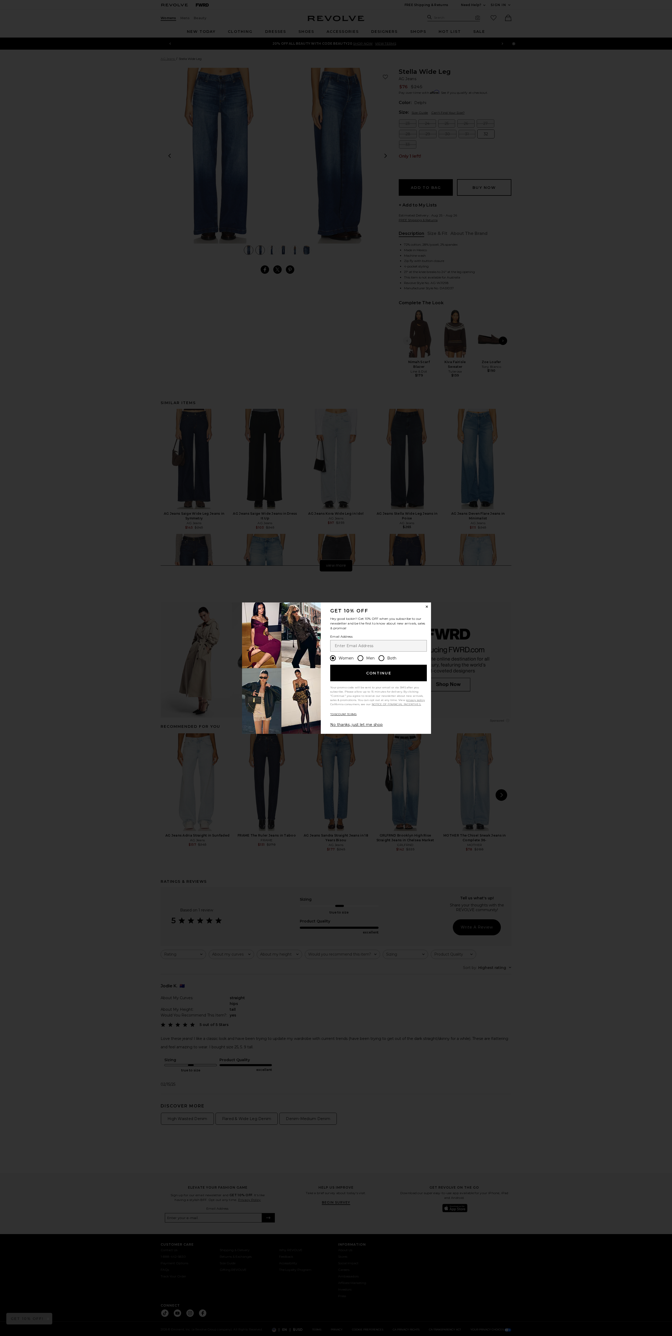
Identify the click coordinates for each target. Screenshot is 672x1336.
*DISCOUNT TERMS (343, 714)
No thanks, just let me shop (356, 724)
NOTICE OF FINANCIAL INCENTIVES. (396, 704)
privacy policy (415, 700)
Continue (378, 673)
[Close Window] (427, 606)
